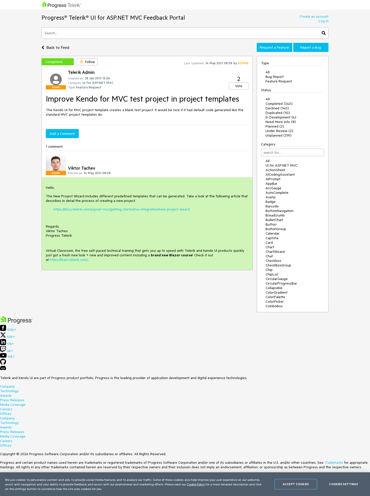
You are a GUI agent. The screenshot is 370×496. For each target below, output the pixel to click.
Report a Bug (310, 47)
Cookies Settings (343, 484)
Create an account (314, 16)
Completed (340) (279, 103)
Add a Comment (62, 133)
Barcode (272, 206)
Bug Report (275, 76)
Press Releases (12, 400)
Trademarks (333, 462)
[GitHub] (3, 363)
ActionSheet (275, 170)
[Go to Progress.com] (16, 322)
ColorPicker (275, 301)
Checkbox (273, 260)
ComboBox (274, 306)
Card (269, 242)
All (268, 72)
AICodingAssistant (280, 174)
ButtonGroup (276, 229)
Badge (271, 201)
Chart (270, 247)
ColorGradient (276, 292)
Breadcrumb (275, 215)
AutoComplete (277, 192)
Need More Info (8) (281, 121)
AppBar (271, 183)
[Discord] (3, 369)
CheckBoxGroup (278, 265)
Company (7, 386)
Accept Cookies (296, 484)
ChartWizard (275, 251)
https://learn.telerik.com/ (69, 259)
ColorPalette (275, 297)
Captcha (272, 238)
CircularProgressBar (281, 283)
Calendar (272, 233)
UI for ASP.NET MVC (282, 165)
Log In (323, 21)
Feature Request (279, 81)
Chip (269, 269)
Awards (6, 395)
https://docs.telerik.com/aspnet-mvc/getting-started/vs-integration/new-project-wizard (121, 209)
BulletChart (274, 220)
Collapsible (274, 288)
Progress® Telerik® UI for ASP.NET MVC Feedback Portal (113, 17)
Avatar (271, 197)
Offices (6, 413)
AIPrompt (273, 179)
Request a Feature (274, 47)
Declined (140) (277, 108)
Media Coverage (12, 404)
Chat (269, 256)
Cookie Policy (196, 484)
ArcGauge (273, 188)
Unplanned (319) (278, 135)
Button (271, 224)
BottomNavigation (279, 210)
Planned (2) (275, 126)
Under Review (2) (279, 131)
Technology (9, 391)
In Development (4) (281, 117)
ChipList (272, 274)
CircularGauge (277, 278)
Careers (6, 409)
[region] (185, 484)
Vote (238, 86)
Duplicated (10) (278, 112)
